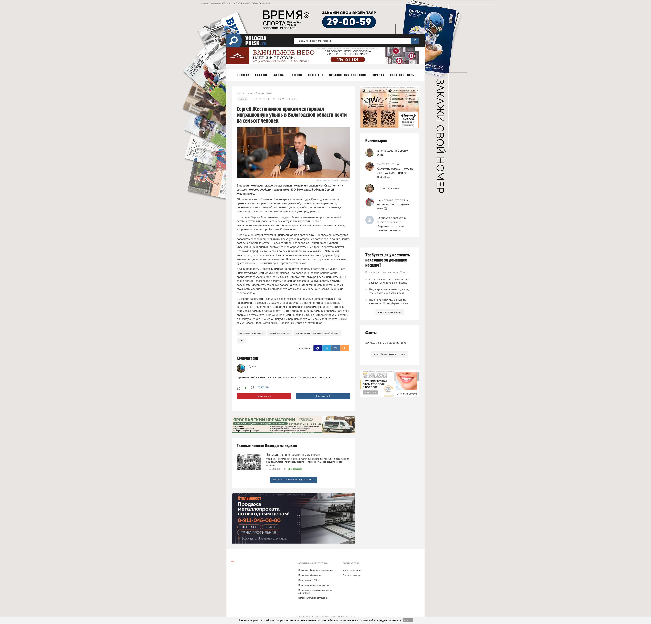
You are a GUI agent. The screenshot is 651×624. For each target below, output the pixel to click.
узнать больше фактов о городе (390, 354)
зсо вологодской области (251, 333)
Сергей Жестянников (279, 333)
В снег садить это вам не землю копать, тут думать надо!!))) (393, 204)
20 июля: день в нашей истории (386, 342)
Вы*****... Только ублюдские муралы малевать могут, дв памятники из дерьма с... (395, 170)
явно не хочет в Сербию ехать (392, 152)
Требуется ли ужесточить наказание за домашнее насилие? (387, 260)
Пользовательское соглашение (313, 598)
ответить (263, 387)
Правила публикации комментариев (315, 570)
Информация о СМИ (308, 580)
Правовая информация (309, 575)
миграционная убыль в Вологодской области (317, 333)
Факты (371, 332)
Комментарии (264, 396)
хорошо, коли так (388, 188)
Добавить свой (322, 396)
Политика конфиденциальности (313, 585)
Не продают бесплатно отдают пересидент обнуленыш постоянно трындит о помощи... (391, 224)
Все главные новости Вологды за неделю (293, 479)
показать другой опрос (389, 312)
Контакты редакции (352, 570)
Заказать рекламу (351, 575)
